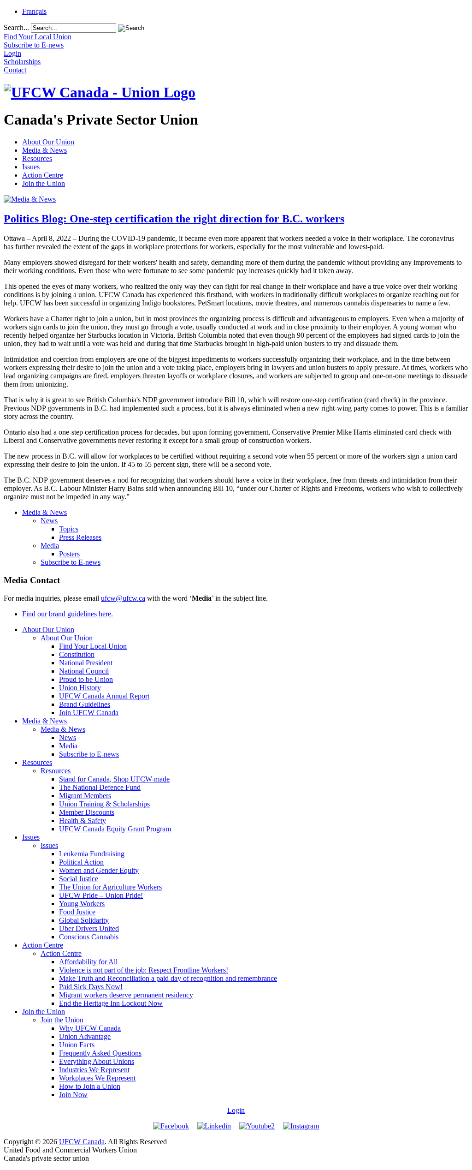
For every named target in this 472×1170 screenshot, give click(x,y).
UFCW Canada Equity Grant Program (115, 829)
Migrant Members (85, 796)
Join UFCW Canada (88, 712)
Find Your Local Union (93, 646)
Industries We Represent (94, 1070)
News (49, 521)
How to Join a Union (89, 1086)
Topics (68, 529)
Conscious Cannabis (88, 937)
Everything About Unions (96, 1061)
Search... (16, 27)
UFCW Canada (82, 1142)
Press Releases (80, 537)
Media (50, 545)
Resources (37, 158)
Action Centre (42, 175)
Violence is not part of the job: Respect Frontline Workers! (143, 970)
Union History (80, 688)
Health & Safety (82, 820)
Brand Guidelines (84, 704)
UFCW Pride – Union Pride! (101, 895)
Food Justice (77, 912)
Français (34, 11)
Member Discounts (86, 812)
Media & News (44, 150)
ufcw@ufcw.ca (123, 598)
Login (236, 1110)
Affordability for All (88, 962)
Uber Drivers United (89, 928)
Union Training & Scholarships (104, 804)
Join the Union (43, 183)
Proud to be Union (86, 679)
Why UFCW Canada (90, 1028)
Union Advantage (85, 1036)
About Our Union (48, 142)
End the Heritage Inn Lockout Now (111, 1003)
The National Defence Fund (100, 787)
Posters (69, 554)
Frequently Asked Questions (100, 1053)
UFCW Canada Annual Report (104, 696)
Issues (31, 167)
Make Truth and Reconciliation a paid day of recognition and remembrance (168, 978)
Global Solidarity (84, 920)
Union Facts (76, 1045)
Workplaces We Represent (97, 1078)
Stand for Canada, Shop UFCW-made (114, 779)
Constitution (76, 654)
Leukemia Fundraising (91, 854)
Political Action (81, 862)
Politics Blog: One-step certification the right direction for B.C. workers (174, 219)
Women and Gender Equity (99, 870)
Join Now (73, 1094)
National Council (84, 671)
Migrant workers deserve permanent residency (126, 995)
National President (85, 663)
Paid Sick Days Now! (91, 987)
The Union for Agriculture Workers (110, 887)
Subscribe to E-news (70, 562)
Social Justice (78, 879)
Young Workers (82, 903)
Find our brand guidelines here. (67, 614)
